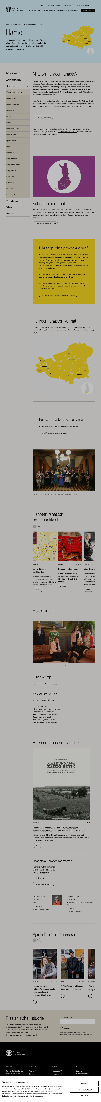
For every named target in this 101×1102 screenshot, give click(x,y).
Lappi (8, 147)
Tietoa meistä (17, 25)
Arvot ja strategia (13, 79)
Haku (58, 5)
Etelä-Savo (10, 110)
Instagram (56, 1074)
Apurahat (32, 1071)
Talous (9, 207)
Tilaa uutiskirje (66, 1028)
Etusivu (8, 25)
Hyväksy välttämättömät (84, 1090)
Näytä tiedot (84, 1095)
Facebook (56, 1071)
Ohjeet (41, 5)
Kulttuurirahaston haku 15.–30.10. (45, 224)
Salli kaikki (84, 1083)
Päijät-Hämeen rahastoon (67, 132)
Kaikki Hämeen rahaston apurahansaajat (54, 433)
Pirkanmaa (10, 153)
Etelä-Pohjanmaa (12, 104)
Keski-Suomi (11, 134)
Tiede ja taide (87, 10)
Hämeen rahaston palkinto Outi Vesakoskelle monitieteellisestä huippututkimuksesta (44, 991)
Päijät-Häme (10, 177)
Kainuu (9, 122)
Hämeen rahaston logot (42, 884)
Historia (9, 213)
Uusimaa (9, 189)
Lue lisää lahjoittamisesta (43, 118)
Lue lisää (37, 590)
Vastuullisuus (12, 200)
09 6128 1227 (72, 909)
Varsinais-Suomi (12, 195)
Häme (8, 116)
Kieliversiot (67, 5)
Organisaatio (11, 86)
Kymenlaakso (11, 140)
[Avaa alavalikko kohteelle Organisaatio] (27, 86)
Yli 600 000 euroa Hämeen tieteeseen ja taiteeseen (72, 988)
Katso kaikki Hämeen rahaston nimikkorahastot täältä (58, 295)
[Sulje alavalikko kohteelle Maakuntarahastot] (27, 92)
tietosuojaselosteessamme (15, 1035)
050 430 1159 (38, 907)
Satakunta (10, 183)
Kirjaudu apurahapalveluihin (84, 5)
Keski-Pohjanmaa (12, 128)
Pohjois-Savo (11, 171)
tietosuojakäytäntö (65, 1034)
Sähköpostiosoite (66, 1017)
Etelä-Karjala (11, 98)
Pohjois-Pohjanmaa (13, 165)
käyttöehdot (78, 1034)
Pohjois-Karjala (11, 159)
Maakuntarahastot (30, 25)
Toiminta (32, 1074)
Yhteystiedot (50, 5)
